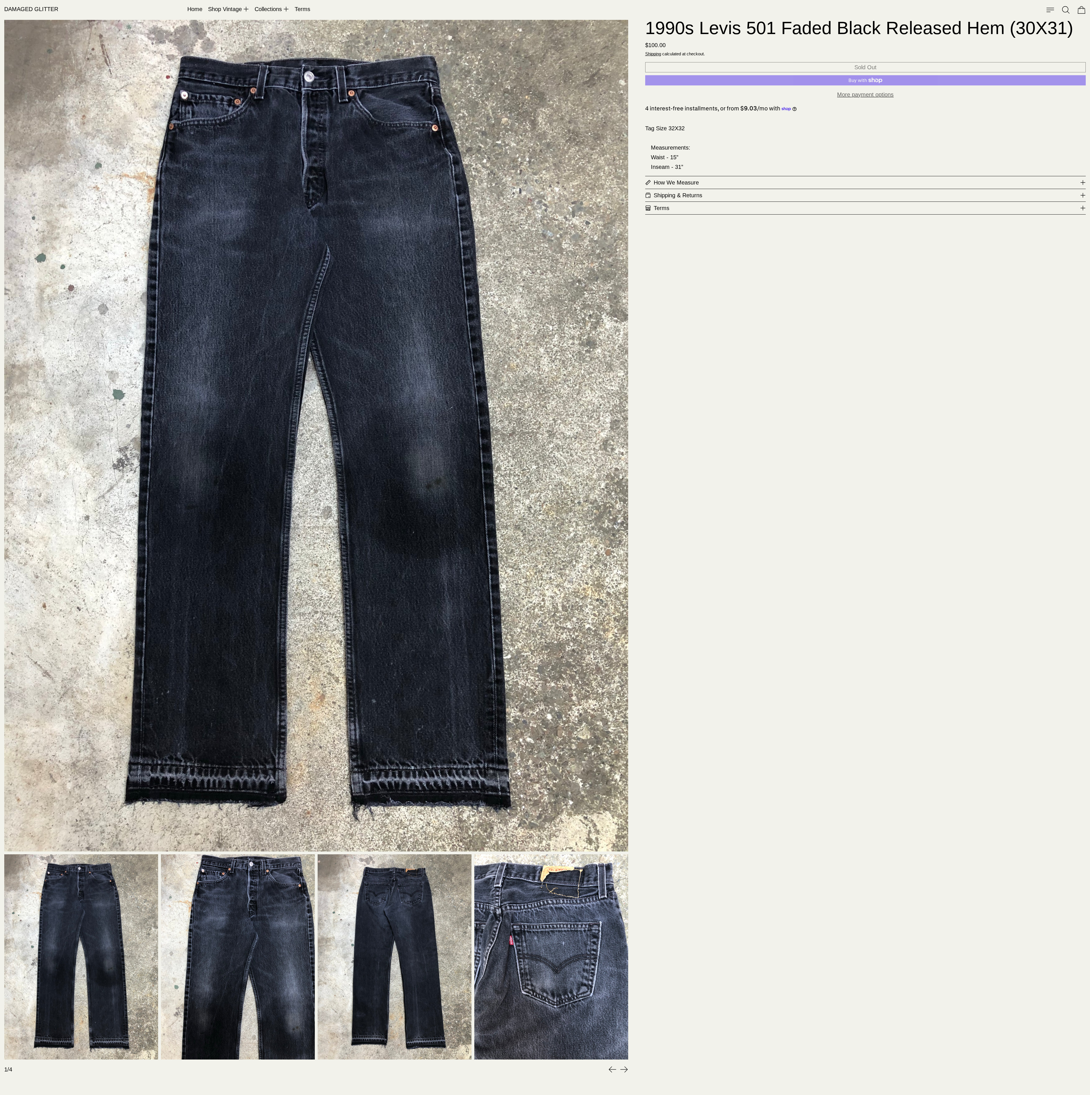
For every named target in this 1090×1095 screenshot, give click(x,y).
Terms (302, 9)
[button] (1066, 10)
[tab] (81, 957)
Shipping (653, 53)
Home (194, 9)
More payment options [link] (865, 94)
